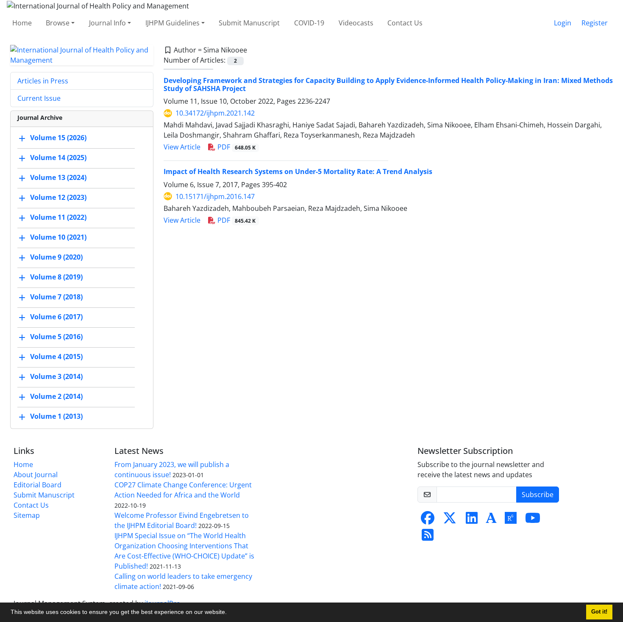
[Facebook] (427, 520)
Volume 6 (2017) (56, 316)
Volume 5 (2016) (56, 336)
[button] (229, 613)
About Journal (36, 474)
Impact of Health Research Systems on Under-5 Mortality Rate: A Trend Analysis (298, 171)
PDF (236, 147)
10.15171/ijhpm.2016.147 (215, 196)
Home (22, 23)
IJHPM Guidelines (172, 23)
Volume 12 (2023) (58, 197)
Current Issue (39, 98)
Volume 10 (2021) (58, 237)
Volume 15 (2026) (58, 137)
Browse (58, 23)
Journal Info (107, 23)
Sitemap (27, 515)
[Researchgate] (511, 520)
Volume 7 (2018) (56, 296)
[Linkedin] (472, 520)
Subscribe (537, 494)
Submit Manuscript (249, 23)
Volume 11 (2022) (58, 217)
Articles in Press (42, 81)
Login (562, 23)
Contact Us (405, 23)
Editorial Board (37, 484)
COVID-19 (309, 23)
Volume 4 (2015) (56, 356)
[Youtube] (533, 520)
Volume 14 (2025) (58, 157)
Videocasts (356, 23)
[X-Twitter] (449, 520)
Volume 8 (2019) (56, 277)
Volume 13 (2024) (58, 177)
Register (594, 23)
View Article (182, 147)
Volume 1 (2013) (56, 416)
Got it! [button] (599, 612)
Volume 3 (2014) (56, 376)
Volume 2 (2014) (56, 396)
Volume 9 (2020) (56, 257)
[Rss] (427, 537)
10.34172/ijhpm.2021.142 (215, 113)
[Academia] (491, 520)
